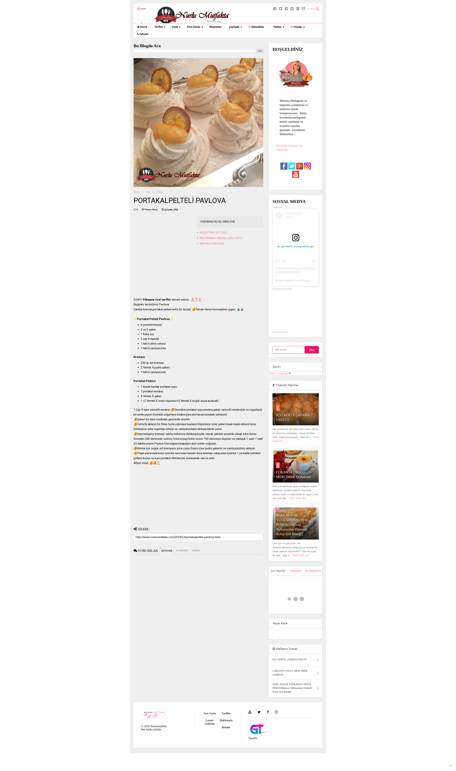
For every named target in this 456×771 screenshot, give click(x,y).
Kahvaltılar (257, 26)
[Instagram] (276, 712)
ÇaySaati (234, 26)
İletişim (143, 34)
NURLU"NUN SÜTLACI (213, 232)
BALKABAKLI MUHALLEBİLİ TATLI (221, 238)
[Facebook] (286, 9)
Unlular (297, 26)
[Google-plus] (297, 9)
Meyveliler (215, 26)
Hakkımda (226, 720)
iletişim (226, 727)
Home (143, 26)
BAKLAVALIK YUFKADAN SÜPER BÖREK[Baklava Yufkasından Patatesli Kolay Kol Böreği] (291, 524)
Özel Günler (194, 26)
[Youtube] (303, 9)
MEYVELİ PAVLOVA (212, 243)
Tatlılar (277, 26)
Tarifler (158, 26)
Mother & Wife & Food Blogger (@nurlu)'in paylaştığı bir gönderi (312, 280)
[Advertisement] (198, 272)
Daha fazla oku (297, 498)
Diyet (175, 26)
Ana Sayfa (209, 713)
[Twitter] (292, 9)
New (148, 192)
